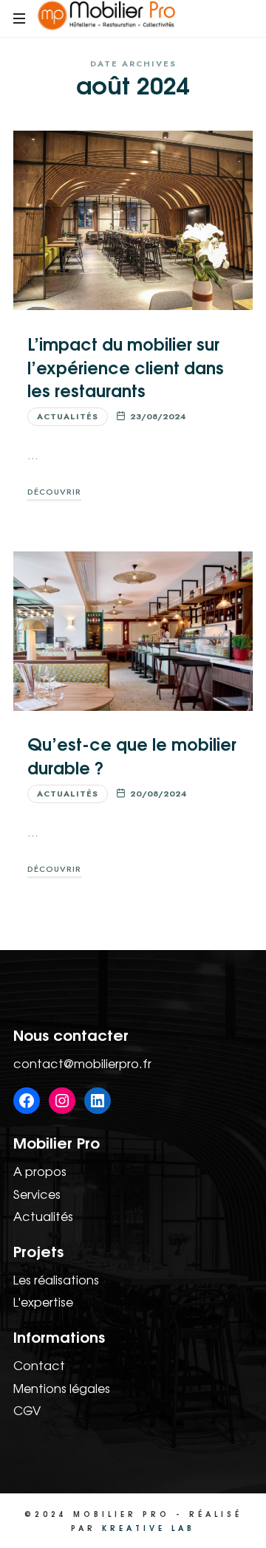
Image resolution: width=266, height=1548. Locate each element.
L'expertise (43, 1301)
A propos (39, 1171)
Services (37, 1194)
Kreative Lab (148, 1527)
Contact (39, 1365)
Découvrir (54, 492)
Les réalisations (56, 1279)
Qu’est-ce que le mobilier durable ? (131, 754)
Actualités (67, 416)
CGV (27, 1410)
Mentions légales (61, 1388)
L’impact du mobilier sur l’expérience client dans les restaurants (125, 366)
